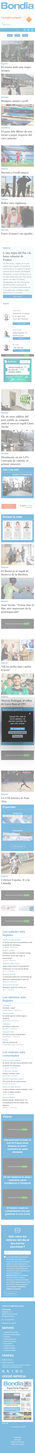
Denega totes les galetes (17, 732)
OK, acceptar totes (17, 729)
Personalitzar (17, 736)
